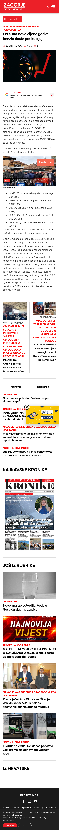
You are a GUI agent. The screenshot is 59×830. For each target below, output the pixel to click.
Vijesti (17, 19)
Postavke (25, 825)
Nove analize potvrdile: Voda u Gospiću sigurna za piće (26, 398)
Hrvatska (8, 19)
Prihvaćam (10, 825)
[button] (53, 7)
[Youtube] (35, 801)
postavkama (8, 820)
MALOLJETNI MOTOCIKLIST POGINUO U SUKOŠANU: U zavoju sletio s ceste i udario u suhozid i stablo (29, 651)
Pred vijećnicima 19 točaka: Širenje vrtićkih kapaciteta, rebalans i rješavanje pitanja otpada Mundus (29, 434)
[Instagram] (29, 801)
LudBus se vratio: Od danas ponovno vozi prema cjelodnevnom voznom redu (28, 451)
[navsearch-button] (47, 6)
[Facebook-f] (23, 801)
